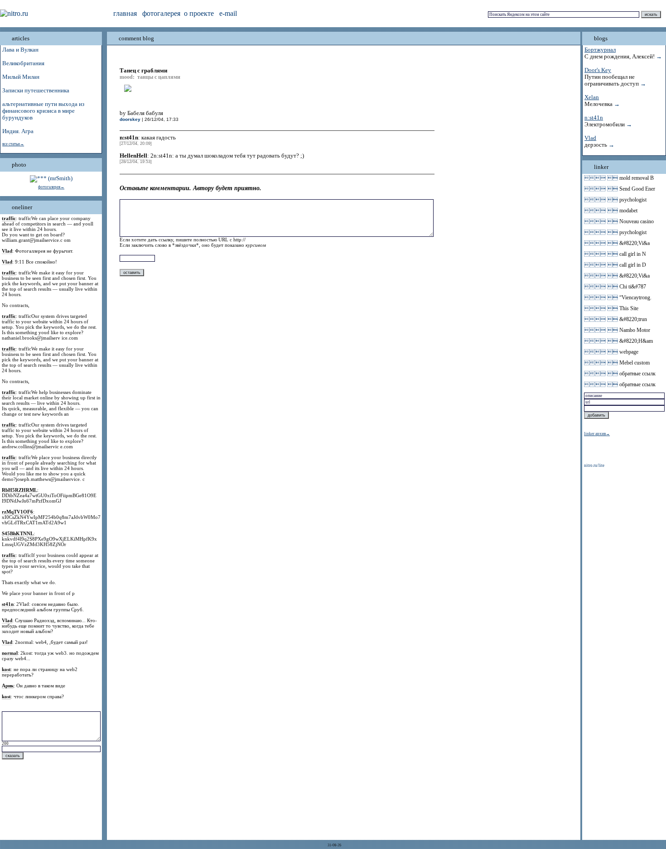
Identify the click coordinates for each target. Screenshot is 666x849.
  (601, 178)
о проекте (199, 13)
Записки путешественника (35, 90)
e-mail (228, 13)
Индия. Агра (18, 131)
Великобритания (23, 63)
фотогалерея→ (51, 187)
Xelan (591, 97)
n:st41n (593, 118)
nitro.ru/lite (594, 465)
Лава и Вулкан (20, 50)
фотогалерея (161, 13)
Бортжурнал (600, 50)
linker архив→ (597, 434)
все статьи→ (13, 144)
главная (125, 13)
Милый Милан (20, 77)
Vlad (590, 138)
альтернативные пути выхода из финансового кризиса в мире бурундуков (43, 111)
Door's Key (597, 70)
